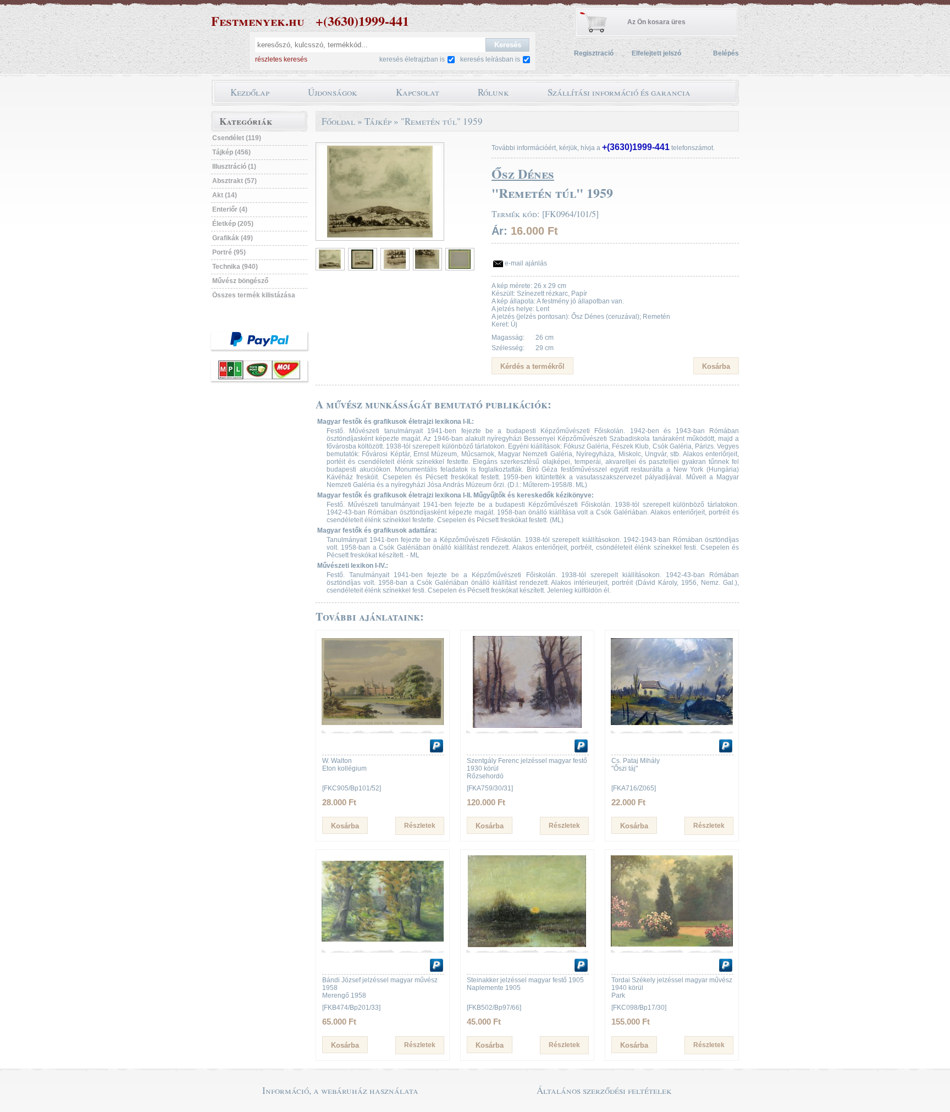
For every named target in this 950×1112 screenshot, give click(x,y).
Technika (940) (235, 266)
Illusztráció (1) (234, 166)
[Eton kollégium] (383, 725)
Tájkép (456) (231, 152)
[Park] (672, 945)
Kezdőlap (249, 92)
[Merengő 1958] (383, 945)
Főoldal (338, 121)
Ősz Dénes (522, 173)
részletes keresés (281, 59)
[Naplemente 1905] (527, 945)
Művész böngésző (240, 281)
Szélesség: (507, 348)
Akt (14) (224, 195)
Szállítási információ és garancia (619, 92)
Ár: (499, 231)
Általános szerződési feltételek (604, 1090)
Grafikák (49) (232, 238)
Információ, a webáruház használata (340, 1090)
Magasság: (507, 337)
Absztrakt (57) (234, 181)
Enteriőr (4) (229, 209)
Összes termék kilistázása (253, 295)
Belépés (726, 53)
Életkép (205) (232, 224)
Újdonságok (332, 92)
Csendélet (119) (236, 138)
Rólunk (493, 92)
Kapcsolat (417, 92)
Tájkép (377, 121)
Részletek (419, 825)
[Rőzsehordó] (527, 725)
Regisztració (594, 53)
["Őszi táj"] (672, 725)
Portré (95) (229, 252)
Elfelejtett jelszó (656, 53)
